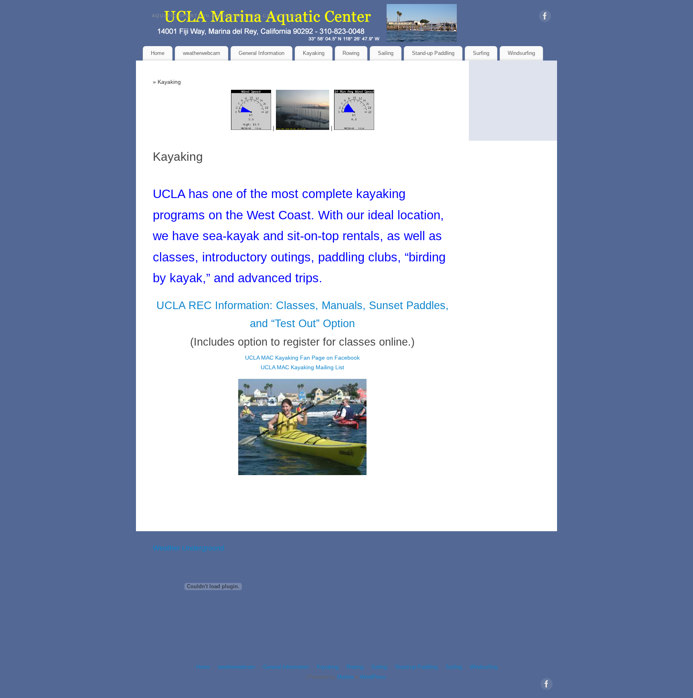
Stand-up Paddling (433, 53)
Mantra (345, 677)
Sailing (385, 53)
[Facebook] (545, 17)
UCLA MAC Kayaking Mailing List (302, 367)
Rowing (350, 53)
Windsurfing (521, 53)
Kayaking (313, 53)
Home (157, 53)
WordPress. (373, 677)
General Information (261, 53)
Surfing (481, 53)
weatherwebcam (201, 53)
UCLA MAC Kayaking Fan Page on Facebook (302, 357)
